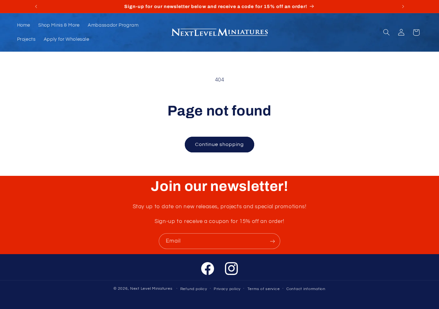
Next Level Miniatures (151, 288)
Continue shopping (219, 144)
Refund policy (193, 289)
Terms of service (263, 289)
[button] (386, 32)
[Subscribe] (272, 241)
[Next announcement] (403, 6)
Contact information (306, 289)
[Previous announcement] (36, 6)
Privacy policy (227, 289)
